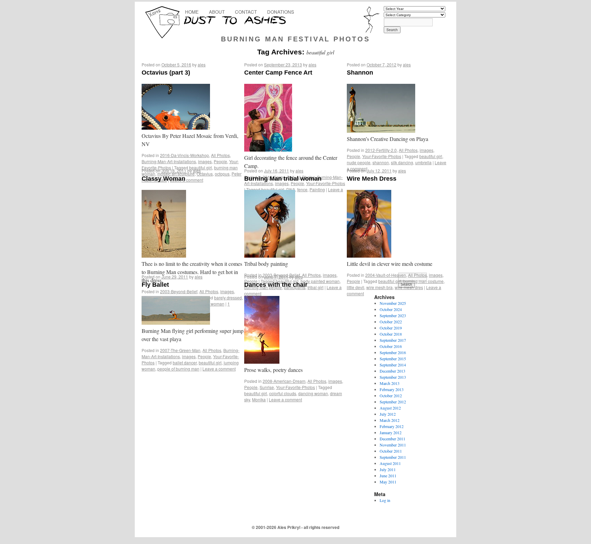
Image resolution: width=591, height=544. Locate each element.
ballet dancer (185, 362)
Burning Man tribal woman (282, 178)
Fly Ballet (155, 284)
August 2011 (390, 463)
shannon (380, 162)
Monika (259, 399)
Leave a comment (219, 369)
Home (192, 12)
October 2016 (391, 346)
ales (202, 64)
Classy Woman (163, 178)
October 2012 (391, 395)
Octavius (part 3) (166, 72)
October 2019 (391, 328)
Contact (246, 12)
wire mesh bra (379, 287)
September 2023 (393, 315)
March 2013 (389, 383)
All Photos (220, 155)
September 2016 (393, 352)
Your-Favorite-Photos (381, 156)
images (205, 161)
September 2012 (393, 401)
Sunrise (267, 387)
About (217, 12)
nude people (358, 162)
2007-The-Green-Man (180, 350)
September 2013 (393, 377)
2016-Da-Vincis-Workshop (184, 155)
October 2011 (391, 451)
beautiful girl (430, 156)
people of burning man (178, 369)
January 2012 (391, 432)
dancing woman (313, 393)
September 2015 (393, 358)
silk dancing (402, 162)
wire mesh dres (409, 287)
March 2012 (389, 420)
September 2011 (393, 457)
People (220, 161)
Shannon (360, 72)
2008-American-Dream (284, 381)
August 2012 (390, 408)
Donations (280, 12)
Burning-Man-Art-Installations (169, 161)
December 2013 (392, 371)
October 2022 (391, 321)
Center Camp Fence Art (278, 72)
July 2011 (388, 469)
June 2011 (388, 475)
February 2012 (392, 426)
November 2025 (393, 303)
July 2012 (388, 414)
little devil (355, 287)
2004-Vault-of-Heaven (385, 275)
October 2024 (391, 309)
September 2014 (393, 364)
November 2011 (393, 445)
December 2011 (392, 438)
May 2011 (388, 481)
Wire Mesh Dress (371, 178)
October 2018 (391, 334)
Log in (385, 500)
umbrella (423, 162)
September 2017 (393, 340)
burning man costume (423, 281)
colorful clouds (282, 393)
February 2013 (392, 389)
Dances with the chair (275, 284)
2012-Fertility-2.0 (381, 150)
